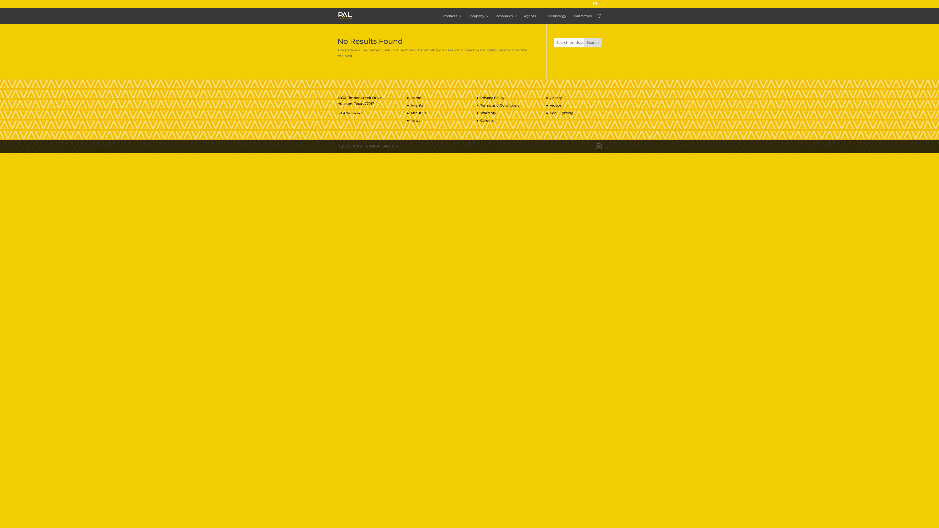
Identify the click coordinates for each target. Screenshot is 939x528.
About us (418, 113)
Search (593, 42)
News (415, 120)
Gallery (556, 98)
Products (449, 16)
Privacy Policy (492, 98)
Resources (504, 16)
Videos (556, 105)
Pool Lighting (562, 113)
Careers (487, 120)
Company (476, 16)
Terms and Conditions (499, 105)
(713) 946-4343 (349, 113)
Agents (530, 16)
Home (416, 98)
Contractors (582, 16)
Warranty (488, 113)
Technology (556, 16)
